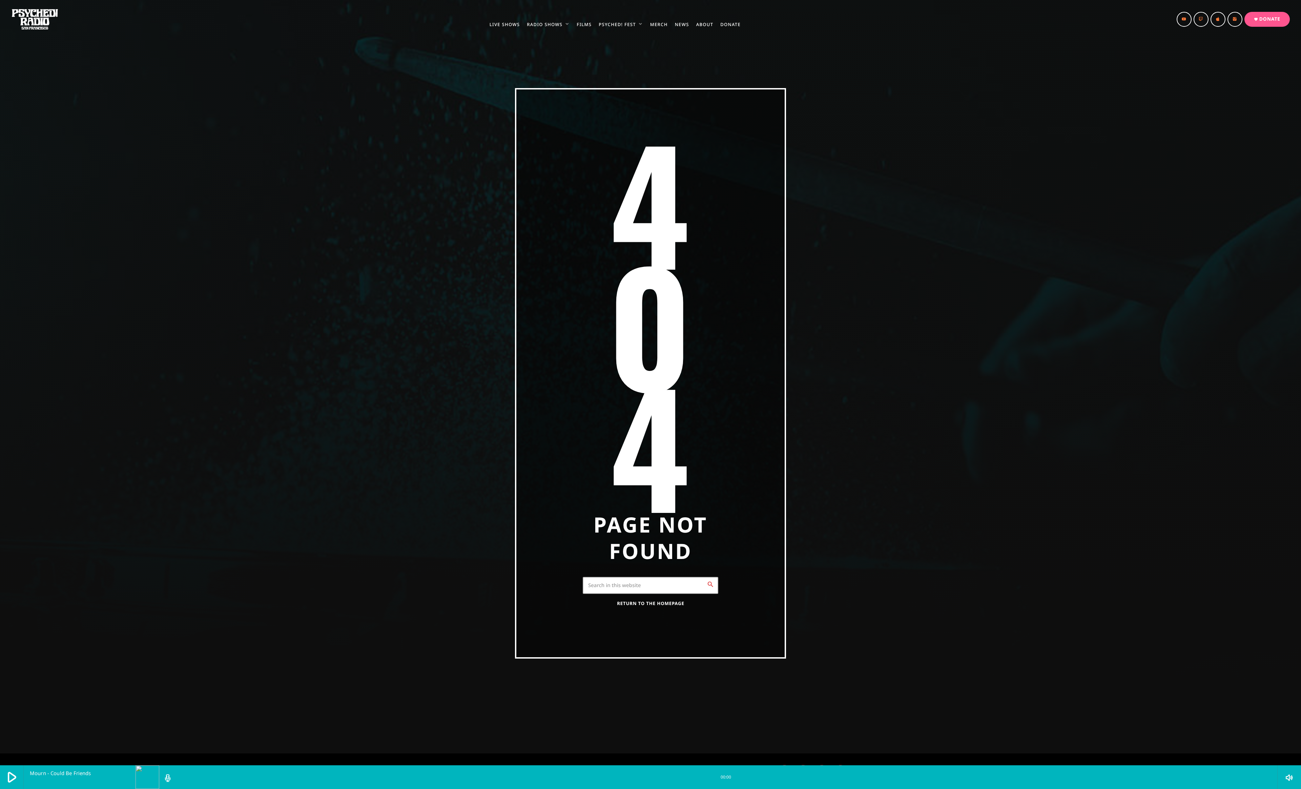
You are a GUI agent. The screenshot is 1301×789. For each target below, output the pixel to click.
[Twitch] (1201, 19)
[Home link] (35, 19)
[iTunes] (1218, 19)
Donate (1267, 19)
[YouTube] (1184, 19)
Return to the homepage (650, 603)
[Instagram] (1234, 19)
